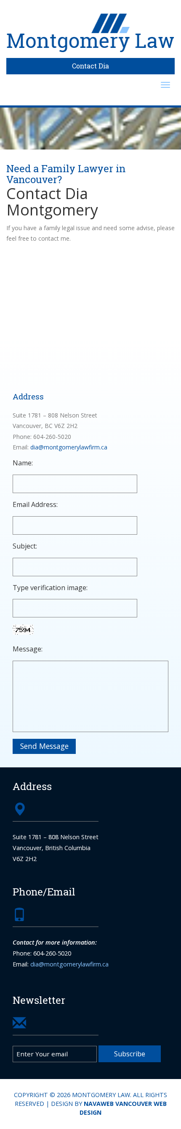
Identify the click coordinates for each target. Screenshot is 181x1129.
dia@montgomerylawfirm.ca (68, 447)
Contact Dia (90, 65)
